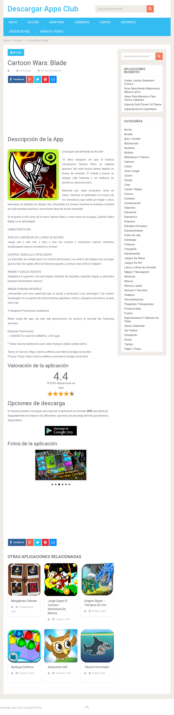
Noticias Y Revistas (135, 290)
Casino (128, 175)
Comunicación (132, 203)
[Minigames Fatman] (24, 579)
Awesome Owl (57, 667)
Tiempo (128, 344)
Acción (33, 22)
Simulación (130, 335)
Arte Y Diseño (132, 138)
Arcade (18, 40)
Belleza (128, 152)
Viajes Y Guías (132, 348)
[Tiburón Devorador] (97, 645)
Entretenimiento (133, 230)
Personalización (133, 299)
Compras (129, 198)
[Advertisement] (61, 112)
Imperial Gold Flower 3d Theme (142, 104)
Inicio (12, 22)
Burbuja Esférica (22, 667)
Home (6, 40)
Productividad (132, 308)
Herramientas (132, 253)
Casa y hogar (132, 171)
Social (128, 339)
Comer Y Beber (133, 189)
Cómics (128, 194)
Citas (127, 184)
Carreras (81, 22)
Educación (130, 212)
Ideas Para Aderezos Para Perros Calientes (140, 98)
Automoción (131, 143)
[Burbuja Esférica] (24, 645)
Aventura (56, 22)
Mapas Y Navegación (136, 272)
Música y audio (51, 31)
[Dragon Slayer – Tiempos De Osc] (97, 579)
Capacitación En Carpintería (140, 109)
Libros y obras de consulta (140, 267)
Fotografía (130, 249)
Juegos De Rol (19, 31)
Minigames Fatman (24, 601)
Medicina (129, 276)
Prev (39, 465)
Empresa (129, 221)
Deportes (128, 22)
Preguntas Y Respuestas (139, 304)
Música (128, 281)
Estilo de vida (132, 235)
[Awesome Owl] (60, 645)
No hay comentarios (51, 70)
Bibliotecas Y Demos (136, 157)
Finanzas (129, 244)
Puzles (128, 313)
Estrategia (130, 239)
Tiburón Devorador (96, 667)
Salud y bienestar (134, 325)
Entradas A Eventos (135, 226)
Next (82, 465)
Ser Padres (131, 330)
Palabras (129, 295)
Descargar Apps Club (43, 9)
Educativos (130, 216)
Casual (128, 180)
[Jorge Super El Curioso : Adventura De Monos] (60, 579)
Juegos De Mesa (134, 258)
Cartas (105, 22)
